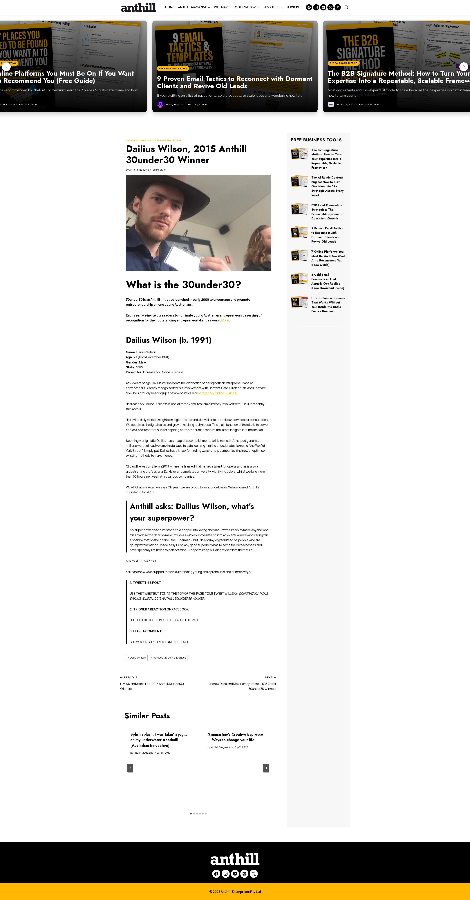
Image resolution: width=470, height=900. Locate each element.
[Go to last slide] (130, 768)
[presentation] (299, 153)
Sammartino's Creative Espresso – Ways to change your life (235, 737)
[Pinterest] (330, 7)
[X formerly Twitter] (338, 7)
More (225, 320)
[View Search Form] (346, 7)
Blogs (177, 140)
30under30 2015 (136, 140)
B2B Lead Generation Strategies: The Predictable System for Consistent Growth (327, 212)
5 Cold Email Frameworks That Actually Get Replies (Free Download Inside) (327, 281)
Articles (154, 140)
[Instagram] (316, 7)
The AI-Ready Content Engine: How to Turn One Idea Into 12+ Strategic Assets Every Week (327, 186)
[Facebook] (309, 7)
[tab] (191, 813)
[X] (254, 874)
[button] (6, 66)
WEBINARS (221, 7)
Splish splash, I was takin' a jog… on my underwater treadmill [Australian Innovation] (158, 740)
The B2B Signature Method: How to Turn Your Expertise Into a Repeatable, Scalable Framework (326, 159)
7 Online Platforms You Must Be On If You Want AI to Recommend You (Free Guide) (328, 258)
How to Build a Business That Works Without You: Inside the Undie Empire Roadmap (328, 304)
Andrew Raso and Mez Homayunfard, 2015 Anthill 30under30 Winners (242, 683)
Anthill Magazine (139, 169)
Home (169, 7)
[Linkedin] (323, 7)
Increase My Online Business (217, 393)
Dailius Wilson (137, 657)
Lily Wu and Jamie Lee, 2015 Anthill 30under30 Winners (152, 683)
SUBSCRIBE (294, 7)
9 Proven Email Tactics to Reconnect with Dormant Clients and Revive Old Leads (327, 235)
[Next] (266, 768)
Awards (166, 140)
